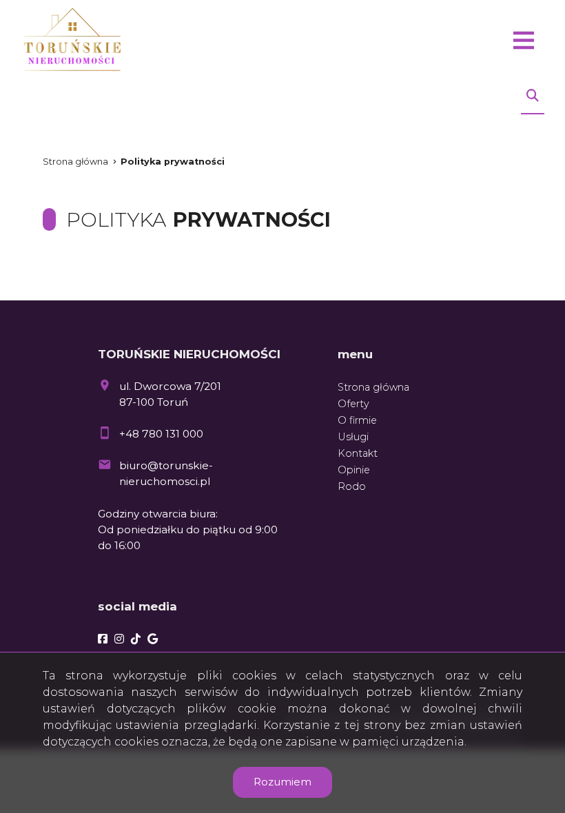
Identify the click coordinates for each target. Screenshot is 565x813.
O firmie (357, 420)
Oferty (353, 404)
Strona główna (75, 161)
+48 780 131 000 (161, 433)
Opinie (354, 470)
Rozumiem (282, 781)
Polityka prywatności (173, 161)
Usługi (353, 437)
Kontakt (358, 453)
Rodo (352, 486)
